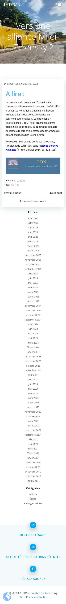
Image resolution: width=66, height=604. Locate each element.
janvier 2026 (33, 250)
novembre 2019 (33, 476)
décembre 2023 (33, 356)
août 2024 (33, 324)
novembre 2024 (33, 310)
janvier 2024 (33, 351)
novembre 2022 (33, 411)
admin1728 (13, 83)
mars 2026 (33, 241)
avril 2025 (33, 287)
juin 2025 (33, 278)
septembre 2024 (33, 319)
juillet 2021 (33, 439)
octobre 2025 (33, 264)
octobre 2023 (33, 365)
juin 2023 (33, 384)
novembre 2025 (33, 259)
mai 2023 (33, 388)
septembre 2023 (33, 370)
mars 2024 (33, 342)
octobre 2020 (33, 467)
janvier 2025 (33, 301)
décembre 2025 (33, 255)
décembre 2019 (33, 471)
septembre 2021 (33, 434)
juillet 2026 (33, 222)
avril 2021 (33, 443)
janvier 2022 (33, 425)
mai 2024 (33, 333)
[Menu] (59, 4)
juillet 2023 (33, 379)
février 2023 (33, 402)
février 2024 (33, 347)
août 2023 (33, 374)
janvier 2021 (33, 457)
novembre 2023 (33, 361)
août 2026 (33, 218)
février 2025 (33, 296)
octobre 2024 (33, 315)
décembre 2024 (33, 305)
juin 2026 (33, 227)
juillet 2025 (33, 273)
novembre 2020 (33, 462)
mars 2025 (33, 292)
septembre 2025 (33, 268)
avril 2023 (33, 393)
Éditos (33, 498)
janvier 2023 (33, 407)
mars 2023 (33, 397)
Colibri (42, 597)
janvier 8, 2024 (30, 83)
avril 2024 (33, 338)
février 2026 (33, 245)
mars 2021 (33, 448)
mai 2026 (33, 232)
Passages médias (33, 503)
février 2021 (33, 453)
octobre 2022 (33, 416)
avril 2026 (33, 236)
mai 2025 (33, 282)
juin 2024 (33, 328)
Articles (21, 180)
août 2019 (33, 480)
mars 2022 (33, 420)
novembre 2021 (33, 430)
